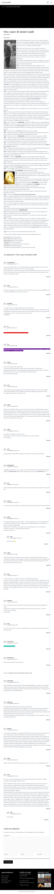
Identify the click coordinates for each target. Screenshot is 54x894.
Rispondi (48, 276)
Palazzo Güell (7, 239)
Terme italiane (4, 882)
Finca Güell (19, 131)
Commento (7, 835)
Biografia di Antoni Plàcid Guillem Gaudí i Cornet (20, 673)
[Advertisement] (27, 17)
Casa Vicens (6, 245)
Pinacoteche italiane (6, 881)
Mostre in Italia (5, 875)
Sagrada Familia (21, 125)
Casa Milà (6, 244)
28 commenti (7, 34)
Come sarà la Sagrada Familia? (27, 878)
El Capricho (6, 124)
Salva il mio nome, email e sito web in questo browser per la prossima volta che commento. (27, 858)
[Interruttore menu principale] (51, 2)
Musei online (4, 879)
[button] (47, 2)
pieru (11, 536)
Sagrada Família (7, 240)
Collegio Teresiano (24, 885)
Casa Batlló (6, 242)
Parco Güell (6, 237)
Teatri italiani (4, 877)
